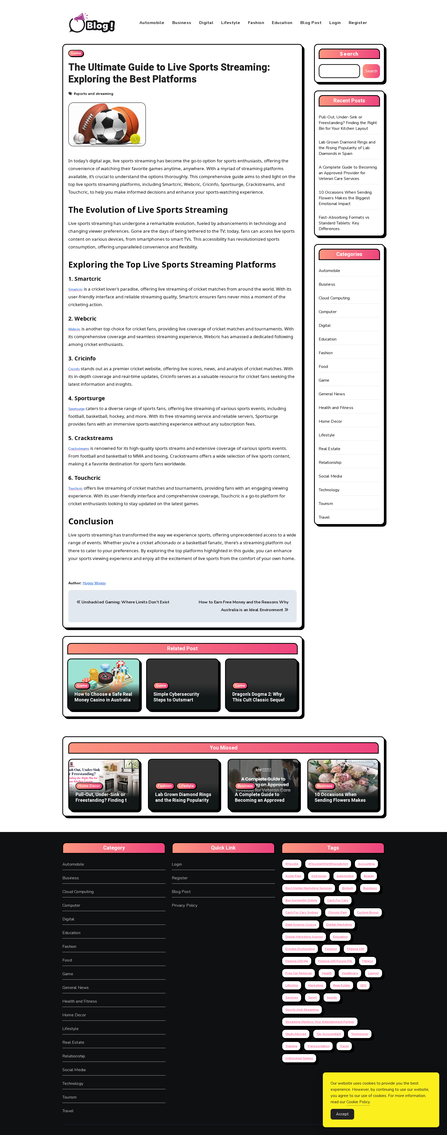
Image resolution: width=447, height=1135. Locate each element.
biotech (347, 888)
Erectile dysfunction (300, 949)
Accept (342, 1114)
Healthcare (350, 973)
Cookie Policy (358, 1101)
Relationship (330, 462)
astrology (318, 876)
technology (359, 1034)
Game (76, 53)
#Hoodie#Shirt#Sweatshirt (328, 864)
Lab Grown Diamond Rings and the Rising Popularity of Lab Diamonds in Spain (347, 147)
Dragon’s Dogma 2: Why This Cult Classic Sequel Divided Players (258, 700)
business (370, 888)
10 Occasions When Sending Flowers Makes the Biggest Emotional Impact (345, 198)
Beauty (369, 876)
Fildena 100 (355, 949)
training (291, 1046)
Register (358, 23)
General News (332, 394)
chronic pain (337, 912)
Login (335, 23)
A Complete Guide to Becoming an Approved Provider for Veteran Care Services (348, 172)
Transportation (318, 1046)
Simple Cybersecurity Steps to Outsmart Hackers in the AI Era (176, 700)
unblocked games (299, 1058)
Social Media (330, 476)
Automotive (345, 876)
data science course (300, 924)
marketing (315, 985)
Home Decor (330, 421)
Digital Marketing (339, 924)
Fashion (256, 23)
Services (291, 997)
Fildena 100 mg (296, 961)
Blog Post (311, 23)
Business (181, 23)
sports (332, 997)
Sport (312, 997)
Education (282, 23)
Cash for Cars (337, 900)
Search (349, 53)
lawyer (373, 973)
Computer (328, 312)
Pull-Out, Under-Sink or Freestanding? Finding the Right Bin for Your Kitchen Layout (348, 122)
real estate (341, 985)
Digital (206, 23)
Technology (329, 490)
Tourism (326, 503)
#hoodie (291, 864)
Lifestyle (230, 23)
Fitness (367, 961)
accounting (366, 864)
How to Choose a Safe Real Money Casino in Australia (103, 697)
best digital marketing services (308, 888)
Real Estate (330, 449)
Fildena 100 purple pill (335, 961)
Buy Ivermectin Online (301, 900)
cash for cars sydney (301, 912)
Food (323, 366)
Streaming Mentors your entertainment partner (319, 1022)
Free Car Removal (298, 973)
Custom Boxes (368, 912)
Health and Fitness (336, 408)
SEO (363, 985)
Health (327, 973)
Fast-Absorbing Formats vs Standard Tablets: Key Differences (344, 223)
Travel (324, 517)
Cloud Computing (334, 298)
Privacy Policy (184, 905)
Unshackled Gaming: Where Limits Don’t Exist (125, 602)
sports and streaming (94, 93)
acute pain (293, 876)
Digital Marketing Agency (304, 937)
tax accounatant (328, 1034)
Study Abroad (295, 1034)
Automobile (152, 23)
